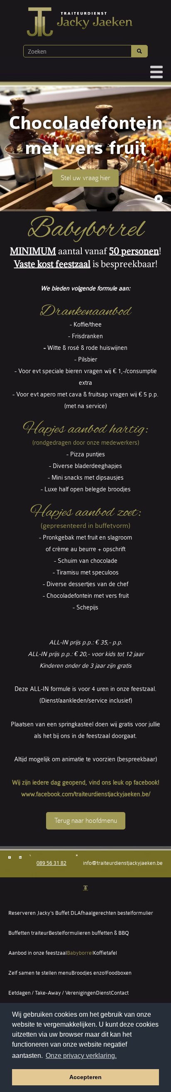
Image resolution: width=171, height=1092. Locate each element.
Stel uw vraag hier (85, 178)
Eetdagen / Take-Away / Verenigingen (52, 993)
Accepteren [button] (85, 1077)
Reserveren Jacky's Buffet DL (42, 913)
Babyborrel (80, 953)
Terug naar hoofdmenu (85, 821)
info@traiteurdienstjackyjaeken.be (123, 863)
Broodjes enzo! (88, 973)
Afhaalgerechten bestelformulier (115, 913)
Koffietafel (105, 953)
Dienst (103, 993)
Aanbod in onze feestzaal (37, 953)
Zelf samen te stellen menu (39, 973)
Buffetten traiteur (28, 933)
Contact (120, 993)
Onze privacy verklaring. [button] (81, 1055)
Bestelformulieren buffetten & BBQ (89, 933)
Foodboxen (119, 973)
